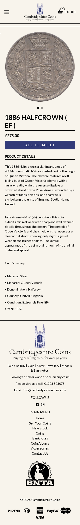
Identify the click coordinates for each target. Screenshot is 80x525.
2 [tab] (42, 108)
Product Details (20, 156)
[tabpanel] (40, 67)
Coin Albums (40, 443)
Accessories (40, 448)
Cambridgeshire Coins (45, 500)
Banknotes (40, 438)
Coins (40, 433)
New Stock (40, 428)
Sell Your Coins (40, 423)
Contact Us (40, 453)
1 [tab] (38, 108)
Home (40, 418)
